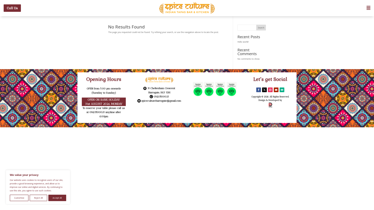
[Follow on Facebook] (258, 90)
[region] (38, 187)
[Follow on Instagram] (270, 90)
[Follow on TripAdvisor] (282, 90)
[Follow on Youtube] (276, 90)
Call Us (12, 8)
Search (261, 27)
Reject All (38, 197)
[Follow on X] (264, 90)
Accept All (57, 197)
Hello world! (243, 41)
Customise (19, 197)
